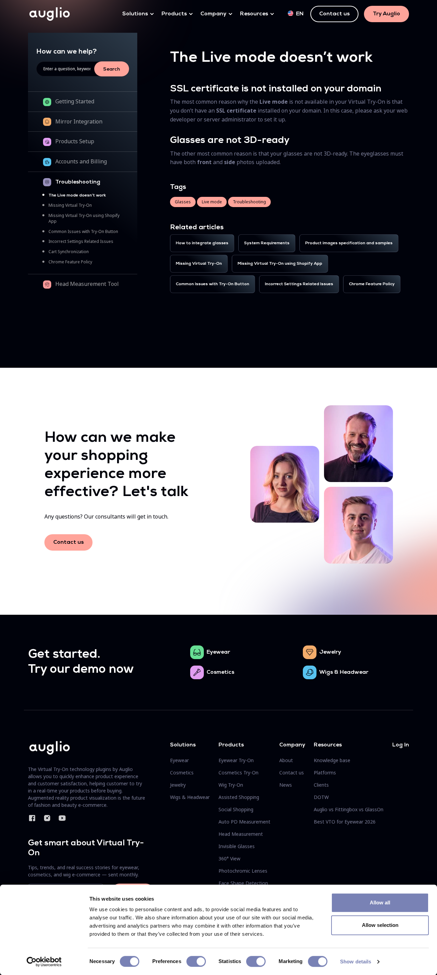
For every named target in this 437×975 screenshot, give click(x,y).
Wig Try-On (230, 785)
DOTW (321, 797)
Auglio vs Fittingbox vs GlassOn (348, 809)
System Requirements (267, 243)
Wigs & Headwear (343, 672)
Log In (400, 745)
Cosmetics (220, 672)
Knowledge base (332, 760)
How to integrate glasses (202, 243)
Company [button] (213, 14)
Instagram (47, 818)
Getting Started (74, 101)
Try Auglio (386, 14)
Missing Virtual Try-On (70, 205)
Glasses (183, 202)
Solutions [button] (135, 14)
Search (111, 69)
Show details (355, 961)
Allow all (380, 902)
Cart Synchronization (68, 251)
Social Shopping (235, 809)
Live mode (212, 202)
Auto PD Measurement (244, 821)
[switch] (196, 961)
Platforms (325, 772)
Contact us (334, 14)
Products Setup (74, 141)
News (285, 785)
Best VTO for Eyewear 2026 (345, 821)
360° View (229, 858)
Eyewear (218, 652)
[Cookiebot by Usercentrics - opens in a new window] (44, 962)
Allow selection (380, 925)
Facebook (32, 818)
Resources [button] (254, 14)
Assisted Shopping (238, 797)
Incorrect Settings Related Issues (80, 241)
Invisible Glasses (236, 846)
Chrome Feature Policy (70, 262)
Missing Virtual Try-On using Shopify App (280, 264)
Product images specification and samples (349, 243)
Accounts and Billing (81, 161)
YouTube (62, 818)
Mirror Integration (78, 121)
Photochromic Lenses (242, 871)
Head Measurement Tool (87, 284)
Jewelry (330, 652)
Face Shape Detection (243, 883)
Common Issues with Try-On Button (83, 231)
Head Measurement (240, 834)
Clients (321, 785)
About (286, 760)
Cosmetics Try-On (238, 772)
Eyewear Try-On (236, 760)
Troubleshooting (77, 182)
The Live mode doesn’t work (77, 195)
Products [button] (174, 14)
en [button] (300, 14)
